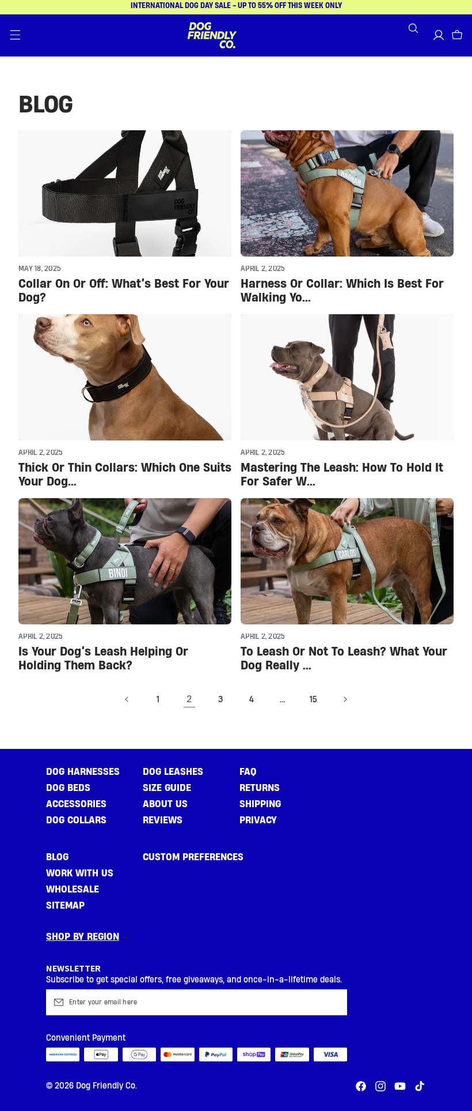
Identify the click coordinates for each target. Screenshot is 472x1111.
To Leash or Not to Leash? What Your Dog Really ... (344, 659)
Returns (259, 788)
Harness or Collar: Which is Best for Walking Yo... (342, 291)
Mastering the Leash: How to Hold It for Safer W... (342, 475)
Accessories (76, 804)
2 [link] (189, 699)
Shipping (260, 804)
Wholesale (72, 889)
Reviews (162, 820)
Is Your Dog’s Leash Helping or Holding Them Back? (103, 659)
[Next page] (344, 699)
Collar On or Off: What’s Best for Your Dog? (123, 291)
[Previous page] (127, 699)
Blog (57, 857)
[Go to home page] (212, 35)
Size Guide (167, 788)
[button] (15, 35)
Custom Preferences (193, 857)
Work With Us (79, 873)
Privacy (258, 820)
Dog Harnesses (83, 772)
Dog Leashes (173, 772)
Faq (248, 772)
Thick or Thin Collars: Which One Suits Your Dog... (124, 475)
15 (314, 699)
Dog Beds (68, 788)
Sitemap (65, 905)
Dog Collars (76, 820)
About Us (165, 804)
